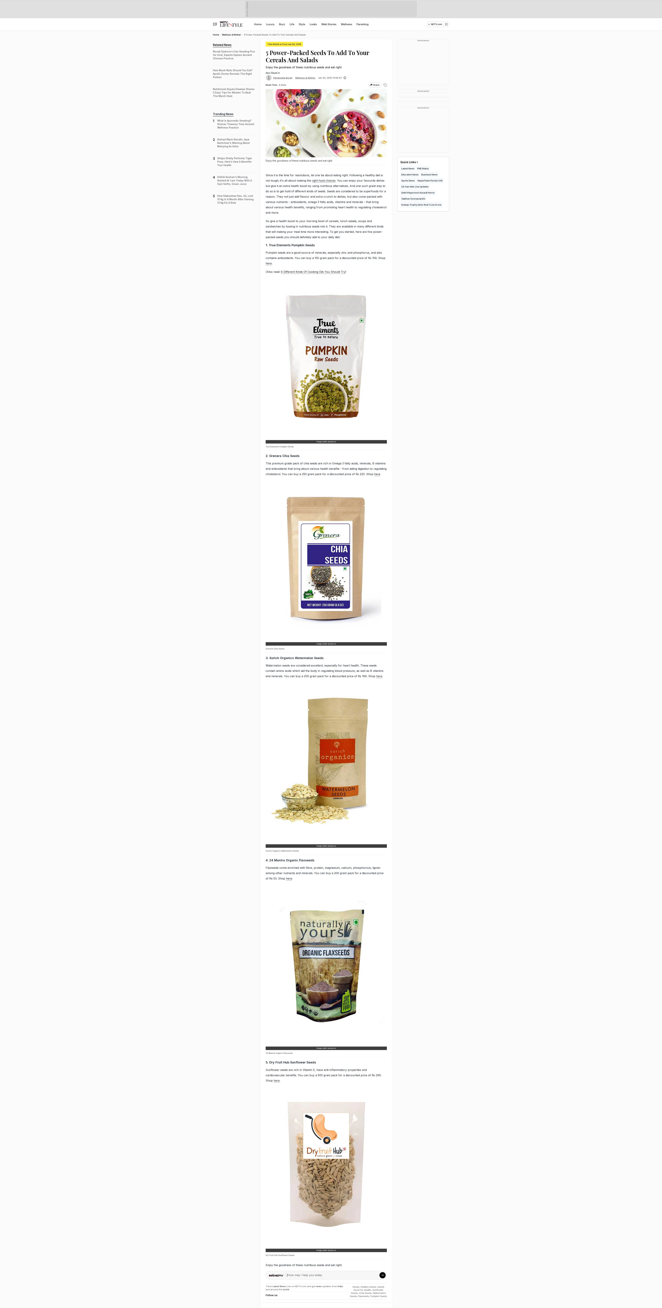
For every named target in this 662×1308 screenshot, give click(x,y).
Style (302, 24)
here (269, 263)
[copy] (385, 85)
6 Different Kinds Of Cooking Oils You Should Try (313, 271)
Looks (313, 24)
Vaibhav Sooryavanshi (413, 198)
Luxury (270, 24)
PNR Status (423, 168)
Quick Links (408, 162)
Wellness (346, 24)
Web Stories (328, 24)
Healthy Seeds (368, 1286)
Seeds (356, 1286)
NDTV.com (436, 24)
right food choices (323, 180)
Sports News (408, 180)
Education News (410, 174)
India (340, 1286)
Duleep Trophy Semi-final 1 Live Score (421, 204)
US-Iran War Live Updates (415, 186)
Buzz (282, 24)
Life (292, 24)
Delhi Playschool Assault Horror (418, 192)
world (286, 1289)
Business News (429, 174)
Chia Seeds (365, 1293)
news (319, 1286)
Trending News (223, 114)
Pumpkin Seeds (378, 1296)
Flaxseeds (363, 1296)
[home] (231, 22)
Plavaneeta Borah (282, 77)
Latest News (279, 1286)
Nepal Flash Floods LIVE (430, 180)
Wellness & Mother (305, 77)
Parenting (363, 24)
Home (258, 24)
